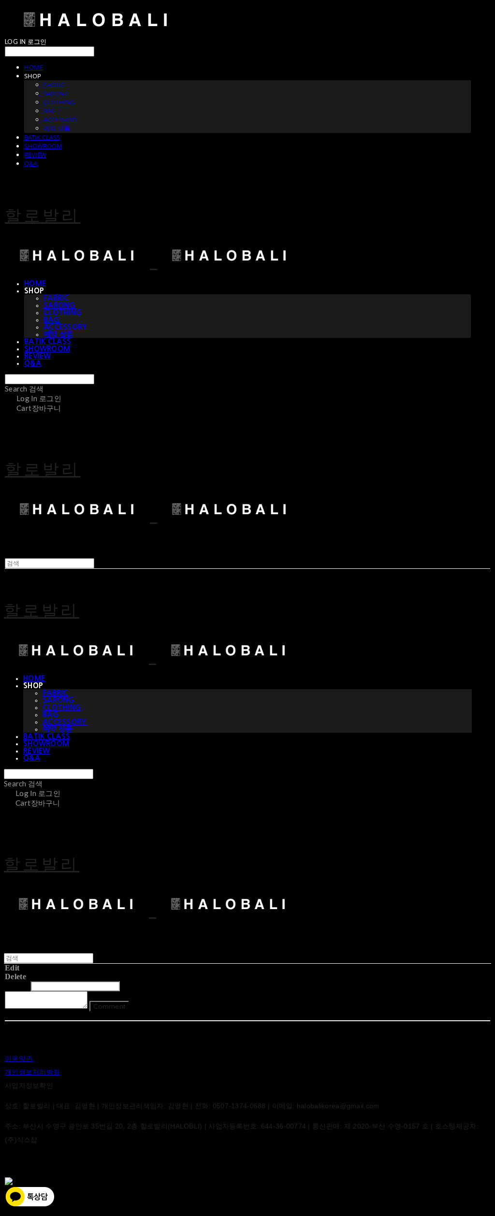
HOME (33, 67)
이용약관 (18, 1058)
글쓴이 (17, 986)
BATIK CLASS (42, 137)
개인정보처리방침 (32, 1072)
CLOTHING (59, 102)
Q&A (30, 163)
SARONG (56, 93)
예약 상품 (57, 128)
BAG (50, 110)
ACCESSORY (60, 119)
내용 (130, 986)
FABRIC (54, 84)
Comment (109, 1006)
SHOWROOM (43, 146)
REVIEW (35, 154)
